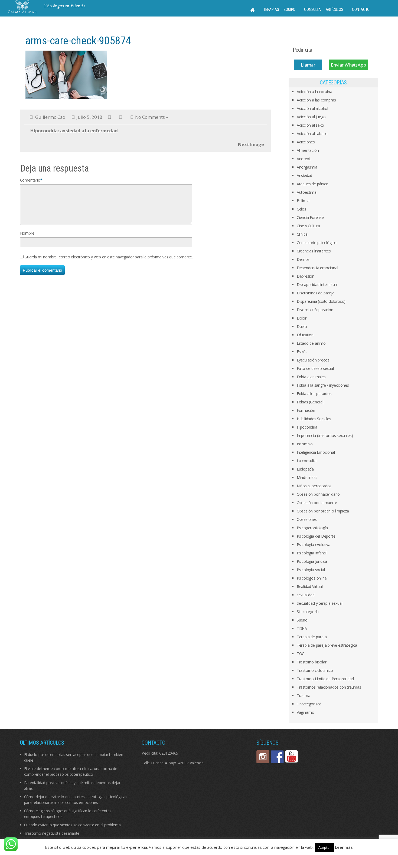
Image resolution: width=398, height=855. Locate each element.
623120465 (168, 753)
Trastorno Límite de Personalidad (325, 678)
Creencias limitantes (314, 251)
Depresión (305, 276)
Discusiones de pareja (315, 292)
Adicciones (306, 141)
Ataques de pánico (312, 183)
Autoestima (307, 192)
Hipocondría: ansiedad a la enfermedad (74, 130)
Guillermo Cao (50, 117)
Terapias (271, 9)
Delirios (303, 259)
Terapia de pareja (312, 636)
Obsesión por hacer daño (318, 494)
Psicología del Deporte (316, 536)
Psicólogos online (312, 578)
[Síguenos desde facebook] (277, 756)
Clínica (302, 234)
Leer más (344, 847)
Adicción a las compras (316, 100)
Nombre (27, 233)
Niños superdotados (314, 485)
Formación (306, 410)
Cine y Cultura (308, 225)
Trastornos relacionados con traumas (329, 687)
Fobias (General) (311, 402)
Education (305, 334)
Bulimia (303, 200)
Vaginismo (305, 712)
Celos (301, 209)
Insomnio (305, 443)
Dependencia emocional (317, 267)
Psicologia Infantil (312, 552)
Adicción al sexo (310, 125)
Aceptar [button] (324, 847)
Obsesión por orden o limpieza (323, 511)
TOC (300, 653)
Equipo (289, 9)
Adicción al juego (311, 116)
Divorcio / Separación (315, 309)
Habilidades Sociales (314, 418)
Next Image (251, 144)
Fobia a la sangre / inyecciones (323, 385)
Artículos (334, 9)
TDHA (302, 628)
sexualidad (306, 594)
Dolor (301, 318)
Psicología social (311, 569)
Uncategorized (309, 703)
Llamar (308, 65)
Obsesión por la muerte (317, 502)
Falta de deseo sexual (315, 368)
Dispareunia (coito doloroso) (321, 301)
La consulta (307, 460)
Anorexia (304, 158)
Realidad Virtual (310, 586)
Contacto (361, 9)
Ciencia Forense (310, 217)
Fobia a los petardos (314, 393)
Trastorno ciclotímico (315, 670)
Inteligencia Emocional (316, 452)
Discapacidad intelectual (317, 284)
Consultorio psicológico (317, 242)
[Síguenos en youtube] (291, 756)
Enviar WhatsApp (348, 65)
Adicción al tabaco (312, 133)
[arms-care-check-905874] (66, 74)
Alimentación (308, 150)
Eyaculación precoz (313, 360)
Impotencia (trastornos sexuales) (325, 435)
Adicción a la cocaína (314, 91)
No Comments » (151, 117)
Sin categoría (308, 611)
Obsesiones (307, 519)
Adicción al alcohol (312, 108)
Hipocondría (307, 427)
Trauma (303, 695)
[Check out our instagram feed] (262, 756)
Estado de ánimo (311, 343)
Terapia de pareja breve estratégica (327, 645)
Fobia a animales (311, 376)
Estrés (302, 351)
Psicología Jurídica (312, 561)
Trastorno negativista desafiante (52, 833)
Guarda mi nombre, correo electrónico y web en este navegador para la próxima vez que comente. (108, 256)
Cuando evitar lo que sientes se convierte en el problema (72, 824)
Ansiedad (304, 175)
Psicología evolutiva (313, 544)
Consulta (312, 9)
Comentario (30, 180)
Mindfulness (307, 477)
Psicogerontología (312, 527)
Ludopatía (305, 469)
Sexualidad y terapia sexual (319, 603)
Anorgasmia (307, 167)
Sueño (302, 620)
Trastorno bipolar (312, 662)
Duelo (302, 326)
